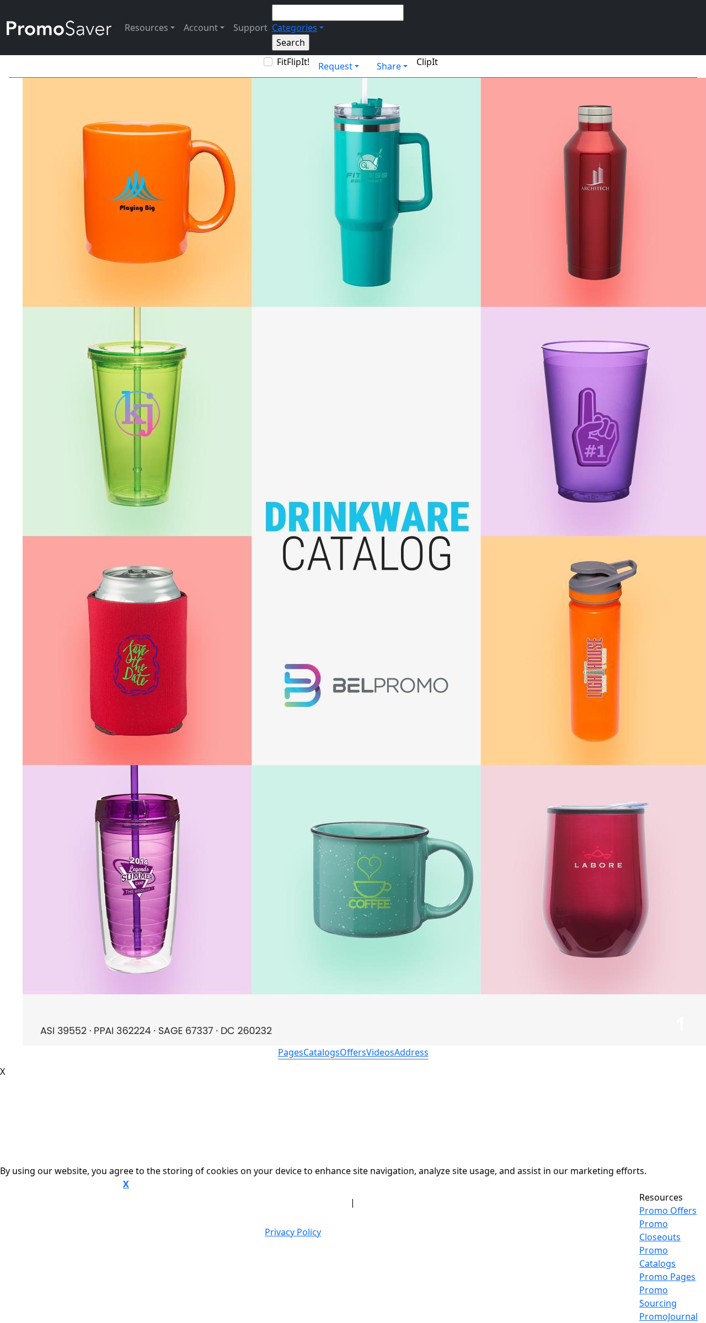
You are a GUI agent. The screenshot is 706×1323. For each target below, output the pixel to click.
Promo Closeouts (660, 1230)
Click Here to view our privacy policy (60, 1185)
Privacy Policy (293, 1232)
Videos (380, 1052)
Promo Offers (668, 1210)
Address (411, 1052)
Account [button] (201, 28)
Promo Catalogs (657, 1257)
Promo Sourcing (658, 1296)
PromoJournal (668, 1316)
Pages (290, 1052)
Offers (353, 1052)
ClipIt (427, 62)
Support (250, 28)
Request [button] (335, 66)
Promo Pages (667, 1277)
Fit (282, 62)
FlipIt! (298, 62)
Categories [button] (294, 28)
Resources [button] (146, 28)
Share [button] (389, 66)
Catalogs (321, 1052)
